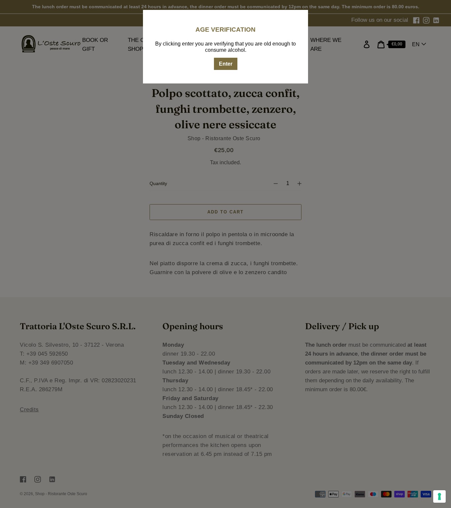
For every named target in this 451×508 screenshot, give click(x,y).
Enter (225, 64)
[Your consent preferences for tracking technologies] (439, 496)
